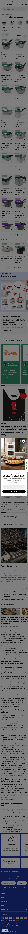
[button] (26, 465)
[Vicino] (23, 441)
